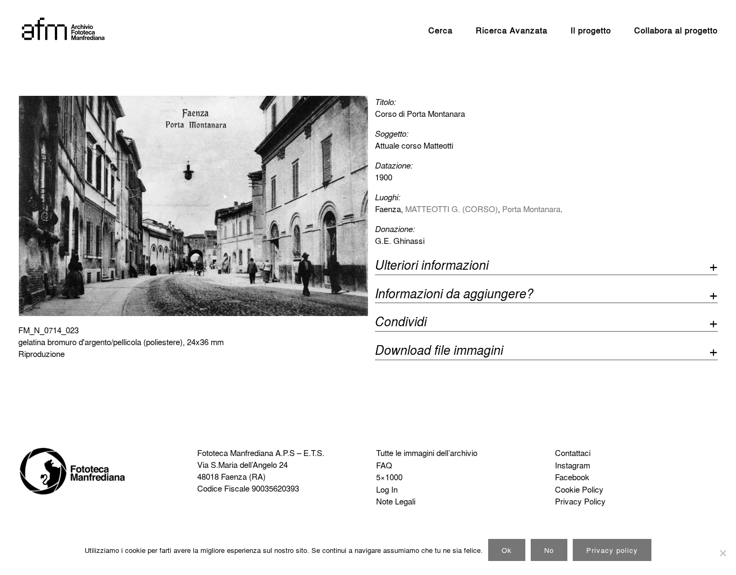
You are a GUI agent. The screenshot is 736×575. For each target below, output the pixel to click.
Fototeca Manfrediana (235, 453)
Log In (387, 489)
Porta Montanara (531, 209)
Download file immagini (439, 351)
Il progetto (591, 30)
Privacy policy (612, 550)
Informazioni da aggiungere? (454, 295)
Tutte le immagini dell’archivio (426, 453)
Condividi (401, 322)
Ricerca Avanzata (511, 30)
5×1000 (389, 477)
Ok (507, 550)
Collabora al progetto (676, 30)
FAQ (384, 465)
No (549, 550)
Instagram (572, 465)
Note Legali (395, 501)
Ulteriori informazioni (432, 266)
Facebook (572, 477)
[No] (722, 553)
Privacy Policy (580, 501)
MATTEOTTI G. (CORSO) (451, 209)
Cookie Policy (579, 489)
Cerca (440, 30)
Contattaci (573, 453)
